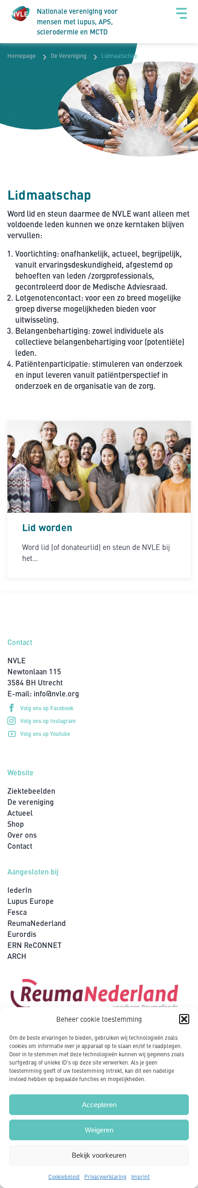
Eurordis (21, 934)
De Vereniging (69, 55)
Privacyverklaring (105, 1176)
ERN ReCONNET (34, 945)
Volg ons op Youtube (45, 733)
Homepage (21, 55)
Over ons (22, 834)
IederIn (19, 890)
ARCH (16, 956)
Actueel (20, 812)
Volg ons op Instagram (48, 720)
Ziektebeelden (31, 790)
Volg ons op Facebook (47, 708)
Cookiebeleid (64, 1176)
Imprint (140, 1176)
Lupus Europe (30, 901)
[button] (184, 1019)
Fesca (17, 912)
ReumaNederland (36, 923)
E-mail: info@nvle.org (43, 693)
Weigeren (99, 1130)
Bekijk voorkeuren (99, 1155)
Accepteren (99, 1105)
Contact (19, 846)
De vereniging (30, 801)
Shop (15, 823)
